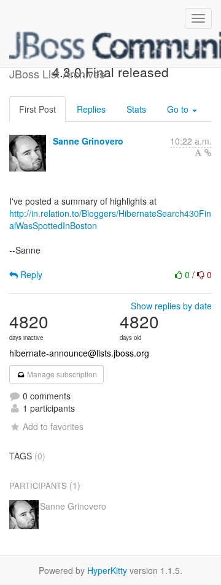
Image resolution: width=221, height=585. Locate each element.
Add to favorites (53, 426)
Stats (136, 109)
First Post (37, 109)
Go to (179, 109)
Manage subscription (61, 374)
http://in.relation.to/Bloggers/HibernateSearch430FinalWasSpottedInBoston (110, 219)
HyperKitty (107, 570)
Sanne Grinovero (88, 141)
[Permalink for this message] (208, 152)
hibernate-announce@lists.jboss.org (79, 353)
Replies (91, 109)
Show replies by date (171, 306)
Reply (30, 274)
